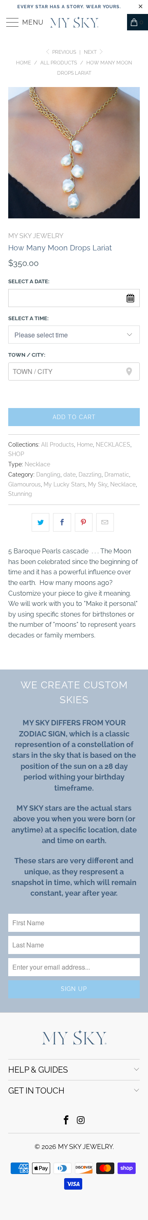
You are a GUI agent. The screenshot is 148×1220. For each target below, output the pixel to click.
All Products (57, 444)
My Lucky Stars (64, 484)
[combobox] (74, 371)
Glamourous (24, 484)
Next (91, 52)
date (69, 474)
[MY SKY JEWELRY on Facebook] (66, 1120)
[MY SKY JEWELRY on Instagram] (81, 1120)
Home (85, 444)
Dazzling (90, 474)
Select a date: (28, 281)
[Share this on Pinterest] (83, 522)
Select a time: (28, 318)
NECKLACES (113, 444)
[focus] (125, 371)
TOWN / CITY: (26, 355)
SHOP (16, 453)
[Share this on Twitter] (40, 522)
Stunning (20, 493)
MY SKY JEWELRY (35, 236)
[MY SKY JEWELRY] (74, 22)
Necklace (37, 464)
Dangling (48, 474)
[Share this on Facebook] (62, 522)
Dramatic (116, 474)
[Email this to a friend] (105, 522)
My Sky (97, 484)
